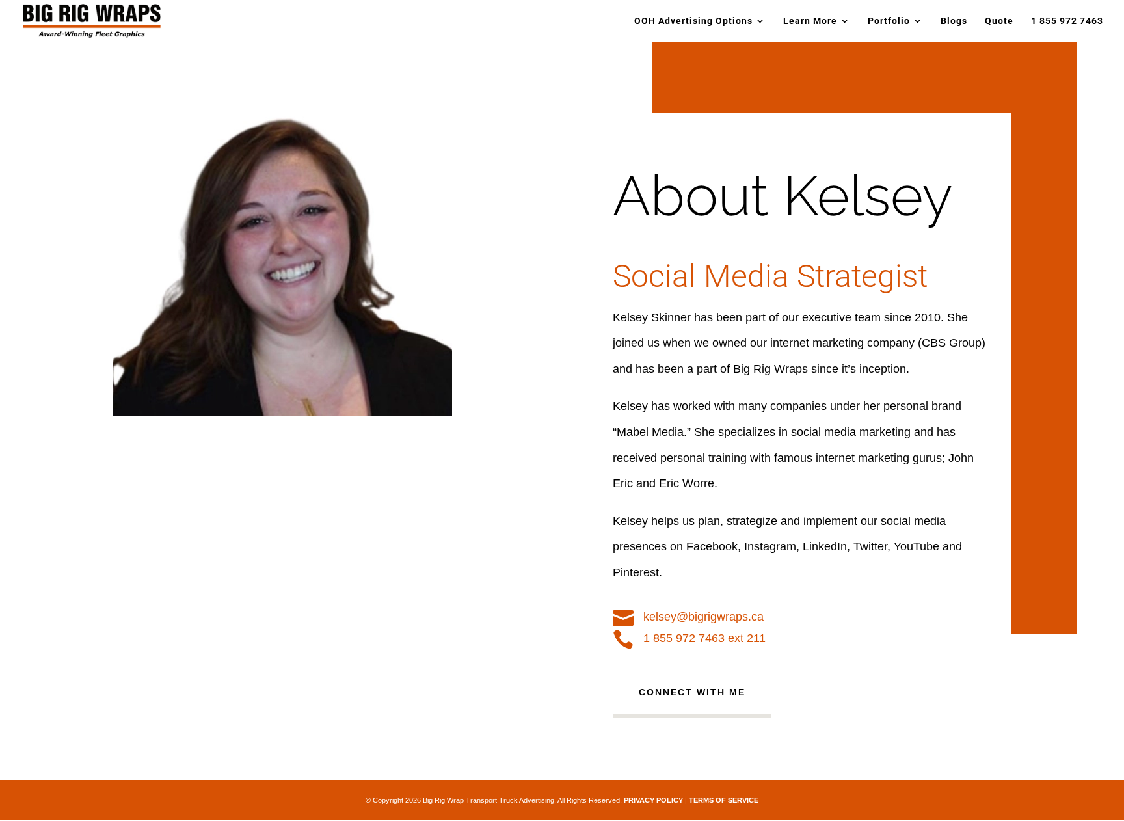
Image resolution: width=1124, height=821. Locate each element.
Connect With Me (692, 692)
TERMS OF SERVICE (723, 800)
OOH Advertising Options (693, 21)
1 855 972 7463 (1067, 21)
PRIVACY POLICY (653, 800)
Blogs (954, 21)
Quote (999, 21)
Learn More (810, 21)
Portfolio (889, 21)
